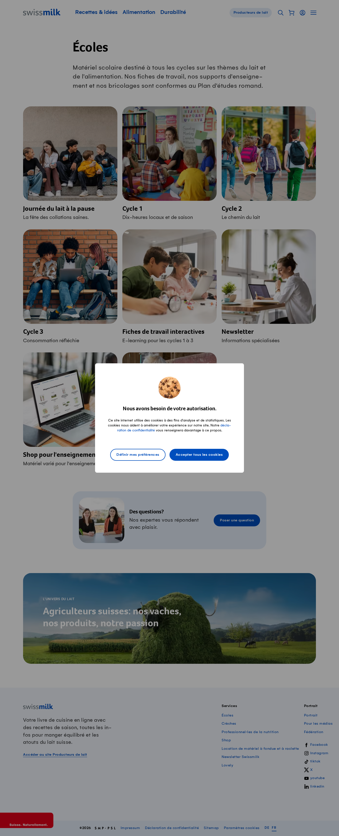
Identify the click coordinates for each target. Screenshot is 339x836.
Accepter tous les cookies (199, 455)
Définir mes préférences (137, 455)
